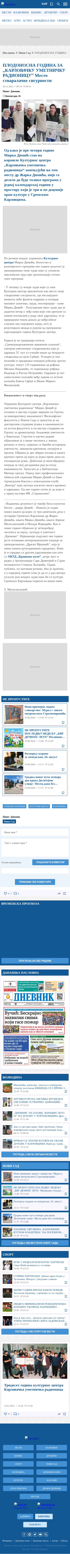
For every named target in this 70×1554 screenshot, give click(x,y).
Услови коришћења (11, 862)
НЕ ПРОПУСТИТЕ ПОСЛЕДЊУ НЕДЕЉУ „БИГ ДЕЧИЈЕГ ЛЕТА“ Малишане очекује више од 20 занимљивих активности (35, 738)
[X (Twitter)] (35, 1534)
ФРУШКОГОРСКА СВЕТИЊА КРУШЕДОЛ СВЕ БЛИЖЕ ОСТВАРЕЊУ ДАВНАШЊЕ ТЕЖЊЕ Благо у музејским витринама (35, 1102)
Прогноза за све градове (35, 960)
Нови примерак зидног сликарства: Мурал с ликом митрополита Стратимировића (35, 714)
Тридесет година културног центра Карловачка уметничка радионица (35, 1379)
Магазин (52, 1480)
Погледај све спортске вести (35, 1331)
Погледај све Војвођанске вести (35, 1154)
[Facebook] (24, 1534)
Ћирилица (44, 1516)
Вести (6, 12)
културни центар (39, 806)
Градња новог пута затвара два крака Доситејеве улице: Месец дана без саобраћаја (35, 785)
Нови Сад (25, 52)
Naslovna (35, 1524)
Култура (18, 1480)
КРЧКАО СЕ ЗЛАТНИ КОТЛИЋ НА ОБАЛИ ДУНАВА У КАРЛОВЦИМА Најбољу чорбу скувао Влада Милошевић (35, 1144)
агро (17, 20)
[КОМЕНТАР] (15, 893)
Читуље (35, 1496)
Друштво (51, 12)
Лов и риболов (18, 1488)
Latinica (25, 1516)
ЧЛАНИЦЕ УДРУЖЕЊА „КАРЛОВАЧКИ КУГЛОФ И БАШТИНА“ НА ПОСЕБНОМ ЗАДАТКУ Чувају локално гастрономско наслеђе (35, 1232)
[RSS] (46, 1534)
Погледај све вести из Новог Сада (35, 1243)
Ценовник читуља (40, 1540)
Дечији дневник (52, 1488)
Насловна (9, 52)
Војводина (18, 1472)
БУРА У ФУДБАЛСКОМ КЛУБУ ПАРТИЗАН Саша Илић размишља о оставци (35, 1265)
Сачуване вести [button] (51, 4)
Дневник (15, 91)
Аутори (55, 1540)
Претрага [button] (58, 4)
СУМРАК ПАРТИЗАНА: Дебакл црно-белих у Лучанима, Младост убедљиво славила (35, 1279)
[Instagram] (30, 1534)
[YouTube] (40, 1534)
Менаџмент (7, 1540)
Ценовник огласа (22, 1540)
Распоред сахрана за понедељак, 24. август (35, 761)
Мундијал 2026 (44, 20)
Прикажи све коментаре (35, 882)
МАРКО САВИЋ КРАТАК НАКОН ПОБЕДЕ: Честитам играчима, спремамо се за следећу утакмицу (35, 1293)
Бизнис (36, 12)
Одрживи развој (52, 1472)
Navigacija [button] (65, 4)
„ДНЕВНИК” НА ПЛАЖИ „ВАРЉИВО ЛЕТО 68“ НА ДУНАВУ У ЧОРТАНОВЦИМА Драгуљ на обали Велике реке (35, 1116)
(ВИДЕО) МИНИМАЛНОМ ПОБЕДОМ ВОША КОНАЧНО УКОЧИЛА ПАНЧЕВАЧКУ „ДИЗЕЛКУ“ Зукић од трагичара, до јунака (35, 1307)
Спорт (64, 12)
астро (27, 20)
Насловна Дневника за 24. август (35, 1022)
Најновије (21, 12)
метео (7, 20)
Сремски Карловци (14, 806)
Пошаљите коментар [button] (50, 862)
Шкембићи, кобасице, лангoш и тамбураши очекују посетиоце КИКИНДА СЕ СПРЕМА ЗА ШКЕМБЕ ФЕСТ (35, 1088)
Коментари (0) (13, 96)
